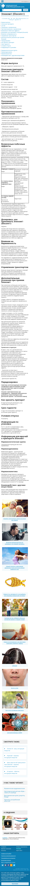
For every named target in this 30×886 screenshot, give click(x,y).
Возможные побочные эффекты (10, 30)
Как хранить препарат (7, 42)
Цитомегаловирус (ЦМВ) (14, 732)
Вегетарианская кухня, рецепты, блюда (14, 796)
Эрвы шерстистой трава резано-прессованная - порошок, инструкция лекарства (15, 764)
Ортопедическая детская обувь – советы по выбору (15, 792)
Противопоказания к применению (11, 29)
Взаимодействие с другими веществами (12, 55)
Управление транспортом (8, 36)
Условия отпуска (6, 46)
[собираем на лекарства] (15, 823)
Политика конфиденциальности (8, 855)
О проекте (3, 847)
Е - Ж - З (11, 18)
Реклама (18, 848)
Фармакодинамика (6, 52)
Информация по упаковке (8, 47)
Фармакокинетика (6, 54)
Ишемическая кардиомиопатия (14, 788)
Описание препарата (7, 24)
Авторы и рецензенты (21, 847)
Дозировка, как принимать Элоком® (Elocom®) (14, 32)
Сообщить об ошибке (6, 853)
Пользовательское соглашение (8, 858)
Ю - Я (18, 20)
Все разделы (25, 1)
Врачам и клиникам (6, 848)
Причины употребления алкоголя (12, 800)
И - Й (15, 18)
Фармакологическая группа (9, 50)
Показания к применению (8, 27)
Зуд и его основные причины (15, 710)
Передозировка (5, 41)
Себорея (14, 665)
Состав (3, 25)
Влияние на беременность (9, 34)
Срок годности (5, 44)
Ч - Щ (14, 20)
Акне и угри (14, 688)
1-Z (3, 18)
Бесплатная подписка (6, 860)
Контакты (3, 850)
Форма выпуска (5, 22)
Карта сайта (19, 850)
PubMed (4, 837)
